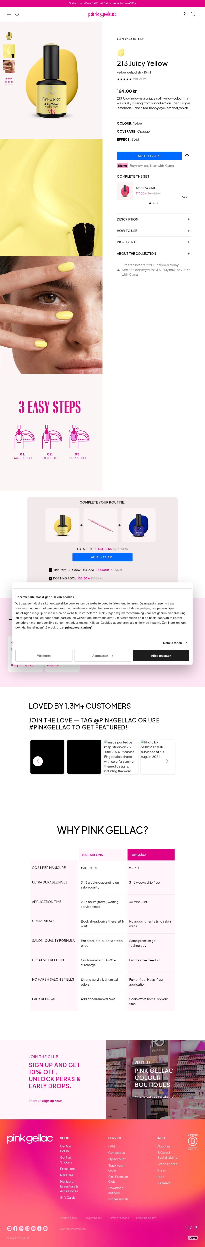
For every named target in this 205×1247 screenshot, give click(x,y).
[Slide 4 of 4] (9, 81)
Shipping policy (146, 1217)
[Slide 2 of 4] (9, 51)
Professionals (118, 1199)
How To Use (127, 231)
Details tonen (172, 643)
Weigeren (44, 655)
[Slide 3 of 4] (9, 66)
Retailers (164, 1183)
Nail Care (66, 1175)
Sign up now (52, 1101)
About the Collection (136, 253)
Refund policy (68, 1217)
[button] (47, 757)
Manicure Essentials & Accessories (69, 1186)
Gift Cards (67, 1197)
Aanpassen (100, 655)
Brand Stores (167, 1164)
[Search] (17, 14)
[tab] (150, 203)
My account (117, 1159)
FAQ (111, 1146)
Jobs (160, 1176)
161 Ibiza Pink (145, 188)
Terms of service (119, 1217)
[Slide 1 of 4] (9, 35)
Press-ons (67, 1168)
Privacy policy (93, 1217)
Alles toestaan (161, 655)
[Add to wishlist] (187, 155)
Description (127, 219)
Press (161, 1170)
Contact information (73, 1228)
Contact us (116, 1152)
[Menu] (9, 14)
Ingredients (127, 242)
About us (164, 1146)
